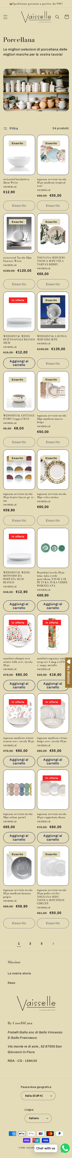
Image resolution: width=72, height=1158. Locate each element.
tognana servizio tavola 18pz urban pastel (18, 815)
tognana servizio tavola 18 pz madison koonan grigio (18, 893)
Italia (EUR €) (34, 1095)
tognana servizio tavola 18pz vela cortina (51, 495)
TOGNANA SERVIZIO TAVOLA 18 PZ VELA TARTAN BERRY (51, 261)
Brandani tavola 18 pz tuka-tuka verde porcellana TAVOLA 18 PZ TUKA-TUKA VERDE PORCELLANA (52, 579)
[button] (5, 16)
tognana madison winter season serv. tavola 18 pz (18, 739)
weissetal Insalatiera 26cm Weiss (16, 181)
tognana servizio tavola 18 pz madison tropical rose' (51, 183)
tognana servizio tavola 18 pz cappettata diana (51, 815)
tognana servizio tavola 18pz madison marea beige (51, 419)
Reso (11, 982)
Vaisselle (30, 1148)
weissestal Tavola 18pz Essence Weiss (17, 259)
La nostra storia (19, 973)
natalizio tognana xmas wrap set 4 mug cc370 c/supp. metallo (51, 662)
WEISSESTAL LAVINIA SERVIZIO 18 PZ (52, 338)
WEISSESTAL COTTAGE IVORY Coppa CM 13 (19, 417)
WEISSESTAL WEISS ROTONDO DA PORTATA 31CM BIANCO (16, 577)
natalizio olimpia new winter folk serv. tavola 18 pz (18, 662)
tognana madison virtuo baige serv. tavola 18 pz (52, 739)
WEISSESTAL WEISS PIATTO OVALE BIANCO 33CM (19, 339)
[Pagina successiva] (53, 943)
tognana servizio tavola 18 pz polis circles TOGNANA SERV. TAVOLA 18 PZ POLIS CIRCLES (51, 896)
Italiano (34, 1118)
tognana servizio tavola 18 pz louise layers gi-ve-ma (19, 497)
